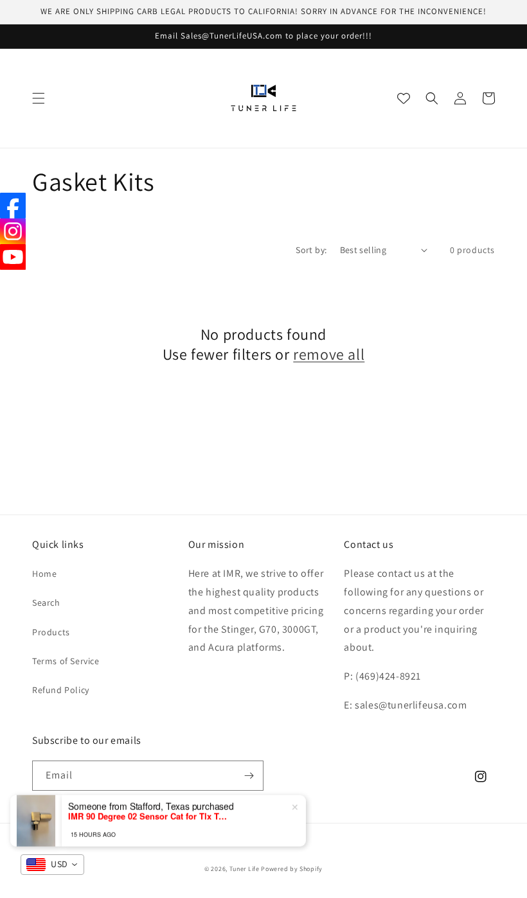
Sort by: (311, 250)
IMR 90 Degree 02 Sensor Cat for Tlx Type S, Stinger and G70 (148, 813)
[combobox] (52, 864)
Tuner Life (244, 869)
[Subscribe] (249, 776)
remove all (328, 354)
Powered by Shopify (292, 869)
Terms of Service (66, 661)
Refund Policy (60, 690)
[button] (38, 98)
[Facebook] (13, 205)
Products (51, 632)
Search (46, 602)
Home (44, 573)
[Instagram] (13, 231)
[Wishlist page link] (403, 98)
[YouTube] (13, 257)
